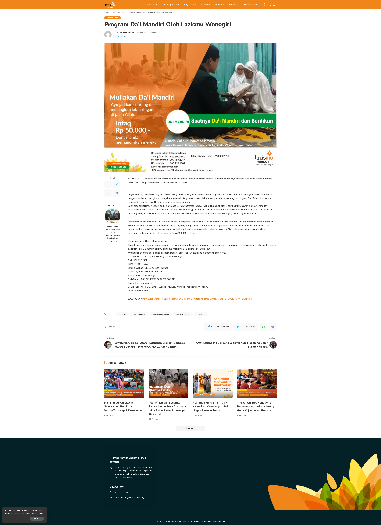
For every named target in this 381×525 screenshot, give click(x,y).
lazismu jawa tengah (161, 314)
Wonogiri (201, 314)
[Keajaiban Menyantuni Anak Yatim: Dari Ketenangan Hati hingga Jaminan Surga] (213, 384)
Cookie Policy (37, 513)
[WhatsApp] (121, 36)
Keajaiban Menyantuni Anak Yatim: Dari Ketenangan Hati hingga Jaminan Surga (210, 406)
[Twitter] (118, 36)
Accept (36, 518)
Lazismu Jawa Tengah (125, 32)
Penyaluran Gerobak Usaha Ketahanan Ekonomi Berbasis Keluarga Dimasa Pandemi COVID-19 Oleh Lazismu (197, 298)
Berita (111, 395)
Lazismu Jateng (259, 395)
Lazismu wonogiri (183, 314)
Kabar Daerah (112, 18)
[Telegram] (124, 36)
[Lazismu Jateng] (110, 4)
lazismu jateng (139, 314)
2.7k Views (153, 32)
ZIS (166, 395)
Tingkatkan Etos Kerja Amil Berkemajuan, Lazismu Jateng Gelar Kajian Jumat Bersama (255, 406)
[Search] (274, 4)
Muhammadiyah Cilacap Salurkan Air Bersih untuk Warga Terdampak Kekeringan (123, 406)
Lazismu (123, 314)
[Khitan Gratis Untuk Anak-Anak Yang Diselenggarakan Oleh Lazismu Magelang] (112, 216)
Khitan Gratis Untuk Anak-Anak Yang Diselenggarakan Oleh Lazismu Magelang (112, 233)
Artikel (156, 395)
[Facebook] (115, 36)
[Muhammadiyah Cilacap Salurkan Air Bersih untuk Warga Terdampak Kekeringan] (124, 384)
